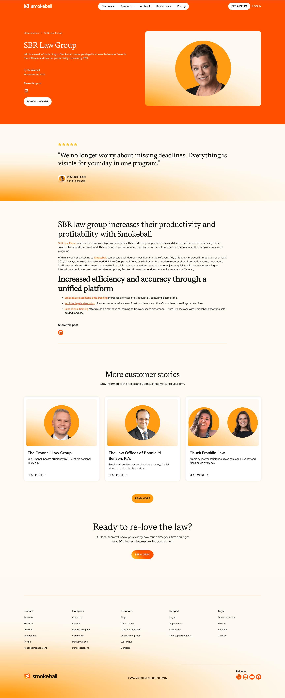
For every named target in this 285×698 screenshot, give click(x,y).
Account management (35, 647)
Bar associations (80, 647)
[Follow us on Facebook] (258, 677)
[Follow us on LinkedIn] (245, 677)
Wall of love (126, 641)
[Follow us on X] (238, 677)
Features (28, 617)
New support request (180, 635)
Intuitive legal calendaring (80, 303)
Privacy (221, 623)
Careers (76, 623)
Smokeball (100, 257)
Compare (125, 647)
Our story (77, 617)
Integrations (30, 635)
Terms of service (226, 617)
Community (78, 635)
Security (222, 629)
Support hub (175, 623)
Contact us (175, 629)
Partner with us (80, 641)
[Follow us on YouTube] (252, 677)
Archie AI (28, 629)
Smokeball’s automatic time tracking (86, 297)
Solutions (28, 623)
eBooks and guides (130, 635)
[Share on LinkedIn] (26, 90)
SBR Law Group (67, 243)
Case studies (127, 623)
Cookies (222, 635)
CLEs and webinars (130, 629)
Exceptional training (76, 308)
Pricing (27, 641)
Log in (172, 617)
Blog (123, 617)
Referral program (81, 629)
